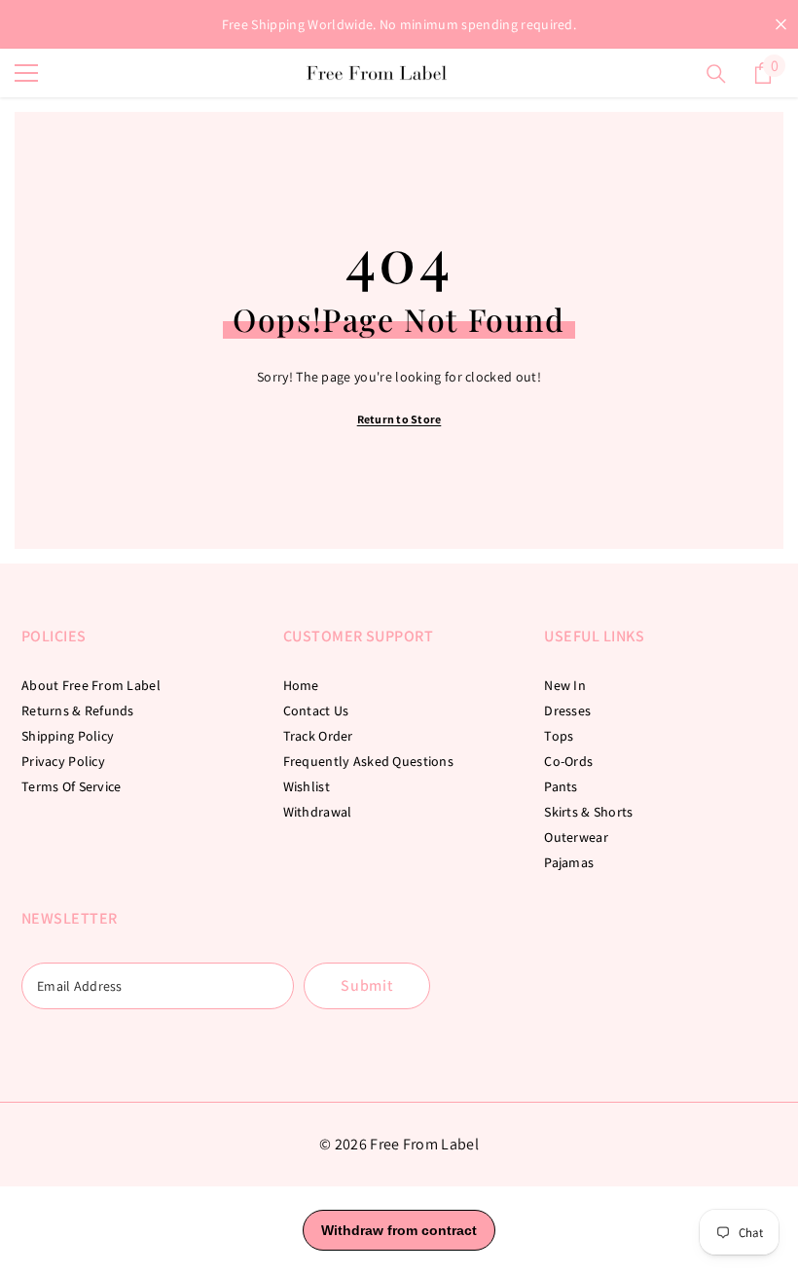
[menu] (26, 73)
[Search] (716, 74)
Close (781, 25)
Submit (367, 985)
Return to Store (399, 419)
